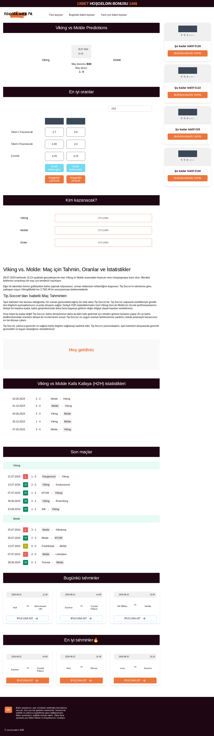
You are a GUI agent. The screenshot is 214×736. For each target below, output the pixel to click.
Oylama (103, 218)
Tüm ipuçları (56, 15)
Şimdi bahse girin (54, 168)
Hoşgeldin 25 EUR (75, 179)
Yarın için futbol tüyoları (114, 15)
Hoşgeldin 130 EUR (54, 179)
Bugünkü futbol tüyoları (82, 15)
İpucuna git (25, 618)
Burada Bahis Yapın (187, 53)
